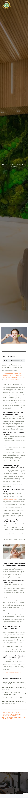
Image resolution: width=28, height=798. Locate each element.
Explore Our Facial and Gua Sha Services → (12, 672)
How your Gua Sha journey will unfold (11, 379)
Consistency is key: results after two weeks (12, 375)
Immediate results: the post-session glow (12, 373)
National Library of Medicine (10, 499)
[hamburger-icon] (25, 5)
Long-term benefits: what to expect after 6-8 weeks (14, 377)
